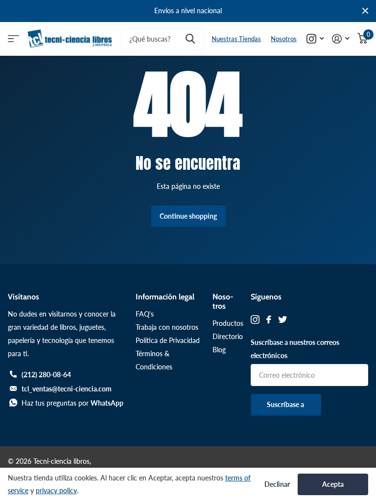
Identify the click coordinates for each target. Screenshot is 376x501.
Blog (219, 349)
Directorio (227, 336)
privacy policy (56, 490)
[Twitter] (282, 319)
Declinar (277, 484)
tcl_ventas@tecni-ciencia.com (67, 389)
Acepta (333, 484)
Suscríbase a (286, 404)
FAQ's (145, 314)
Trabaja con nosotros (167, 327)
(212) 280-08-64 (46, 374)
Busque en (190, 39)
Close (365, 11)
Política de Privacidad (168, 340)
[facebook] (268, 319)
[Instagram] (255, 319)
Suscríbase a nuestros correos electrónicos (295, 349)
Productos (227, 323)
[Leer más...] (315, 39)
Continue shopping (188, 216)
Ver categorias (13, 39)
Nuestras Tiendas (236, 39)
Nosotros (284, 39)
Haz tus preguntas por (72, 403)
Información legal (165, 296)
